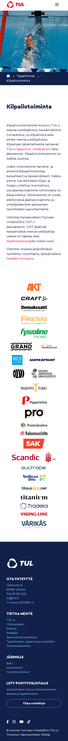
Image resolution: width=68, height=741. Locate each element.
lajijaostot (23, 149)
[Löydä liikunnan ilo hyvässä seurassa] (16, 4)
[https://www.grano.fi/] (21, 346)
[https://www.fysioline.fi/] (34, 332)
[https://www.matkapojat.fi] (42, 359)
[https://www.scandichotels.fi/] (26, 457)
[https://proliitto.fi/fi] (34, 413)
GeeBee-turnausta (20, 258)
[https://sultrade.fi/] (34, 467)
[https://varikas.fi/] (34, 524)
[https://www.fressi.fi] (34, 319)
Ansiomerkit (15, 667)
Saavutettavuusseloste (22, 637)
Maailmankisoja (17, 241)
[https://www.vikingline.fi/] (34, 513)
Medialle (12, 633)
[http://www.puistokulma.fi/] (34, 424)
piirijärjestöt (41, 149)
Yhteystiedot (15, 624)
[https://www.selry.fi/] (51, 457)
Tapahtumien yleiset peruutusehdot (31, 641)
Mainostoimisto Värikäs (35, 734)
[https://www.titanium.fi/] (34, 497)
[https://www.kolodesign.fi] (17, 359)
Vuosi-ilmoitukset (18, 672)
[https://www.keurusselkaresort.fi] (48, 346)
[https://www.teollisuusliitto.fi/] (34, 477)
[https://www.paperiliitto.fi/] (34, 400)
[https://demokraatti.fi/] (34, 307)
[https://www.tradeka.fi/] (34, 505)
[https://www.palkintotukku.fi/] (34, 386)
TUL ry (11, 620)
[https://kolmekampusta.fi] (43, 373)
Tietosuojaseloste (18, 646)
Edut (10, 663)
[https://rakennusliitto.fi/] (34, 433)
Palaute (12, 628)
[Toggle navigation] (57, 4)
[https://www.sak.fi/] (34, 443)
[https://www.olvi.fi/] (19, 373)
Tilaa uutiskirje (34, 703)
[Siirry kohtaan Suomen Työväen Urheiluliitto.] (8, 76)
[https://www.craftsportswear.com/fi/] (34, 298)
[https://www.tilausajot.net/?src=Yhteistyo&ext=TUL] (34, 488)
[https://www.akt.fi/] (34, 287)
